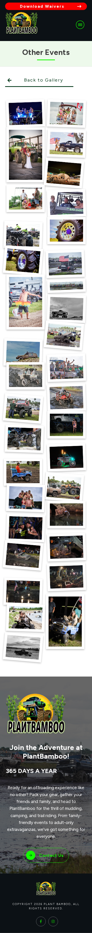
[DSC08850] (63, 487)
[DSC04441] (66, 285)
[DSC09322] (26, 528)
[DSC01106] (63, 173)
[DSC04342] (66, 231)
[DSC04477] (67, 308)
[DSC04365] (22, 260)
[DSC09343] (22, 555)
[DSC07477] (22, 408)
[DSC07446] (25, 376)
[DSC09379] (23, 591)
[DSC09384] (65, 622)
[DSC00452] (25, 155)
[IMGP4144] (22, 647)
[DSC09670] (26, 617)
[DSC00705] (26, 113)
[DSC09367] (67, 577)
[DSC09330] (67, 547)
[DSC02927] (67, 203)
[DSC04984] (23, 352)
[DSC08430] (67, 457)
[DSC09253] (26, 498)
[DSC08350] (66, 425)
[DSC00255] (67, 113)
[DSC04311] (23, 235)
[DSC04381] (65, 263)
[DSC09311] (66, 514)
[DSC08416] (24, 439)
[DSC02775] (25, 198)
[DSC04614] (64, 335)
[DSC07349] (67, 367)
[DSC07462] (67, 397)
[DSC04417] (25, 302)
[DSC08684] (23, 472)
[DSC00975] (67, 143)
